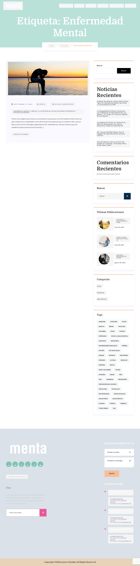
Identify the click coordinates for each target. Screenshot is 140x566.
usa (114, 408)
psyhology (116, 389)
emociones (115, 341)
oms (120, 374)
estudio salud (114, 350)
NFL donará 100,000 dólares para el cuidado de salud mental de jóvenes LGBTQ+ (111, 133)
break (111, 326)
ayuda (124, 321)
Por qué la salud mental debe (121, 221)
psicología (103, 389)
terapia (112, 403)
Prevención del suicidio (107, 384)
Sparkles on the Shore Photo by (120, 492)
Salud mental (101, 299)
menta (42, 104)
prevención (122, 379)
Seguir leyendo (21, 134)
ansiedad (102, 321)
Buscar (99, 66)
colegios (121, 326)
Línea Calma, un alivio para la (122, 239)
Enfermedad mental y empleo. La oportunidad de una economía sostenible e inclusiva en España (44, 111)
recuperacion (104, 394)
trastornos (103, 408)
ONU (100, 379)
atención (113, 321)
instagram (124, 355)
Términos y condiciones (17, 476)
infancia (112, 355)
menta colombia (105, 370)
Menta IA (79, 6)
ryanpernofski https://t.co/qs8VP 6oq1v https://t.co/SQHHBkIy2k (120, 501)
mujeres (102, 374)
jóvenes (102, 360)
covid (99, 286)
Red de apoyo (117, 6)
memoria (102, 365)
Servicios (103, 6)
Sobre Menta (66, 6)
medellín (124, 360)
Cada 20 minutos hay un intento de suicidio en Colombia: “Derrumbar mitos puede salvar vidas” (111, 143)
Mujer (118, 370)
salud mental (118, 398)
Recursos (90, 6)
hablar (101, 355)
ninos (112, 374)
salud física (103, 398)
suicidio (102, 403)
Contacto (130, 6)
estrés (101, 350)
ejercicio (102, 341)
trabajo (123, 403)
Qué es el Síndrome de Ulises (121, 256)
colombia (102, 331)
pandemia (110, 379)
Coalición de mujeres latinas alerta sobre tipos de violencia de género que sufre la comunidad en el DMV (112, 103)
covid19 (122, 331)
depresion (102, 336)
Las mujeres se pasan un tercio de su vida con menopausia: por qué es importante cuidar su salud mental (111, 124)
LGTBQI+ (113, 360)
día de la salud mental (119, 336)
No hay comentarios (64, 104)
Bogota (101, 326)
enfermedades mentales (108, 345)
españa (124, 345)
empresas (100, 293)
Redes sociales (119, 394)
